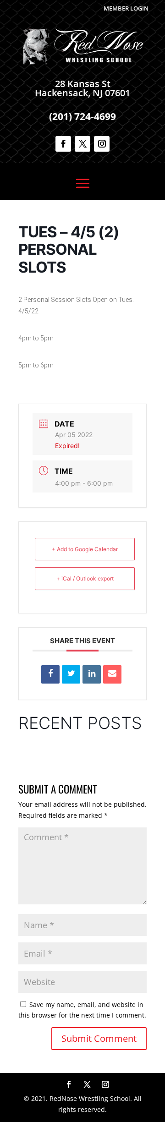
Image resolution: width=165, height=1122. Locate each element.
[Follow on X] (82, 144)
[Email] (112, 674)
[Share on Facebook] (50, 674)
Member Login (126, 8)
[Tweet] (71, 674)
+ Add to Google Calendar (85, 549)
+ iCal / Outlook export (85, 578)
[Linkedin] (91, 674)
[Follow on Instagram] (102, 144)
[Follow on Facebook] (63, 144)
